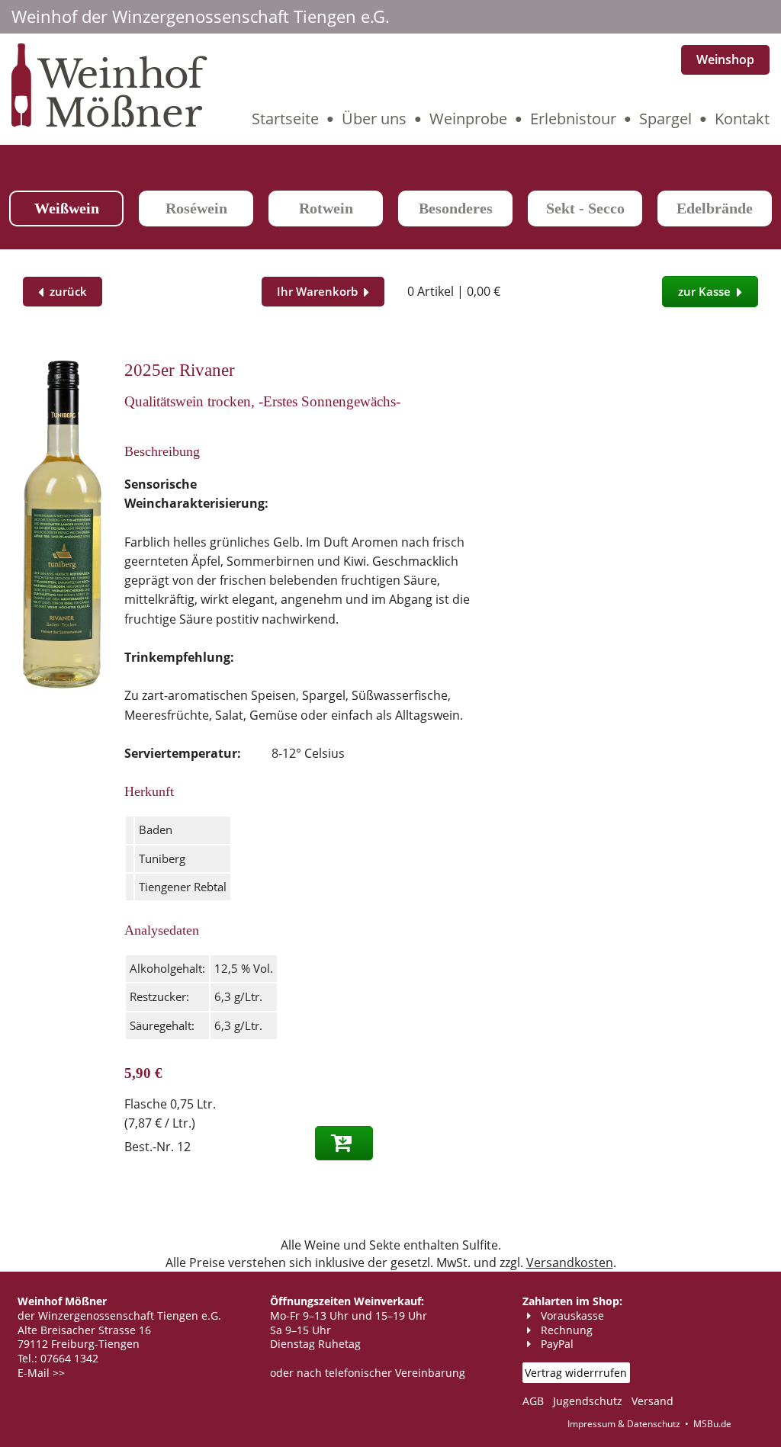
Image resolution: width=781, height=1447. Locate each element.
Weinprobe (468, 118)
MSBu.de (712, 1423)
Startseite (285, 118)
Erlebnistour (573, 118)
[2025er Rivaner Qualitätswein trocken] (62, 683)
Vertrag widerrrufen (576, 1372)
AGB (533, 1401)
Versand (652, 1401)
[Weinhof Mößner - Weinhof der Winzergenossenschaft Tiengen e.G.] (109, 123)
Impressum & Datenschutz (623, 1423)
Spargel (665, 118)
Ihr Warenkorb (320, 291)
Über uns (374, 118)
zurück (65, 291)
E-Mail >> (41, 1372)
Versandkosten (569, 1262)
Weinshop (725, 59)
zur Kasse (707, 291)
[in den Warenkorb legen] (344, 1143)
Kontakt (742, 118)
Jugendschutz (587, 1401)
